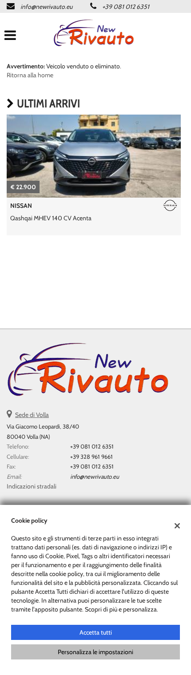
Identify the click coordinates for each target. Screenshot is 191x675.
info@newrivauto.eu (46, 7)
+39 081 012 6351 (125, 7)
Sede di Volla (32, 415)
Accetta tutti (96, 632)
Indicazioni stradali (31, 486)
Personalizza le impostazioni (95, 652)
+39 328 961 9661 (91, 456)
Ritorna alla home (30, 75)
